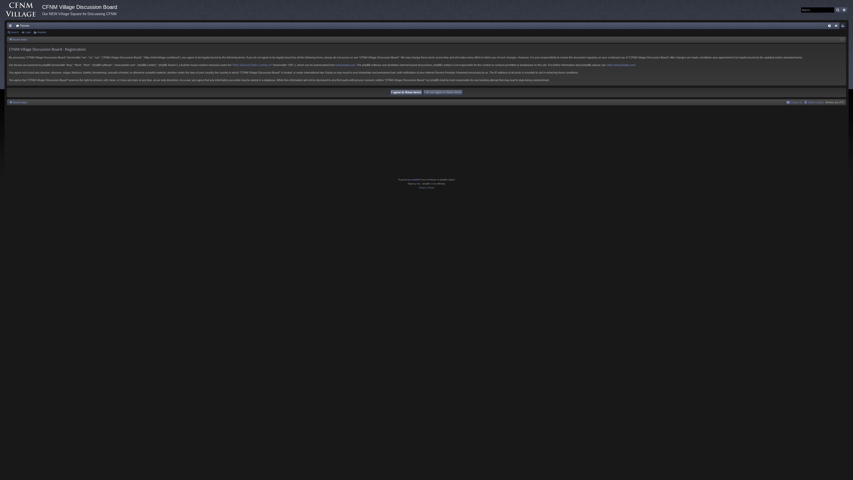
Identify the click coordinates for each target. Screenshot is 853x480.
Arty (419, 183)
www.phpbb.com (345, 65)
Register (41, 32)
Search (15, 32)
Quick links (11, 26)
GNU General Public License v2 (252, 65)
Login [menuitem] (837, 26)
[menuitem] (829, 25)
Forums (24, 25)
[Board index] (23, 10)
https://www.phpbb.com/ (621, 65)
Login (28, 32)
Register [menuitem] (843, 26)
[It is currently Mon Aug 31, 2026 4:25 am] (842, 39)
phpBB (414, 179)
